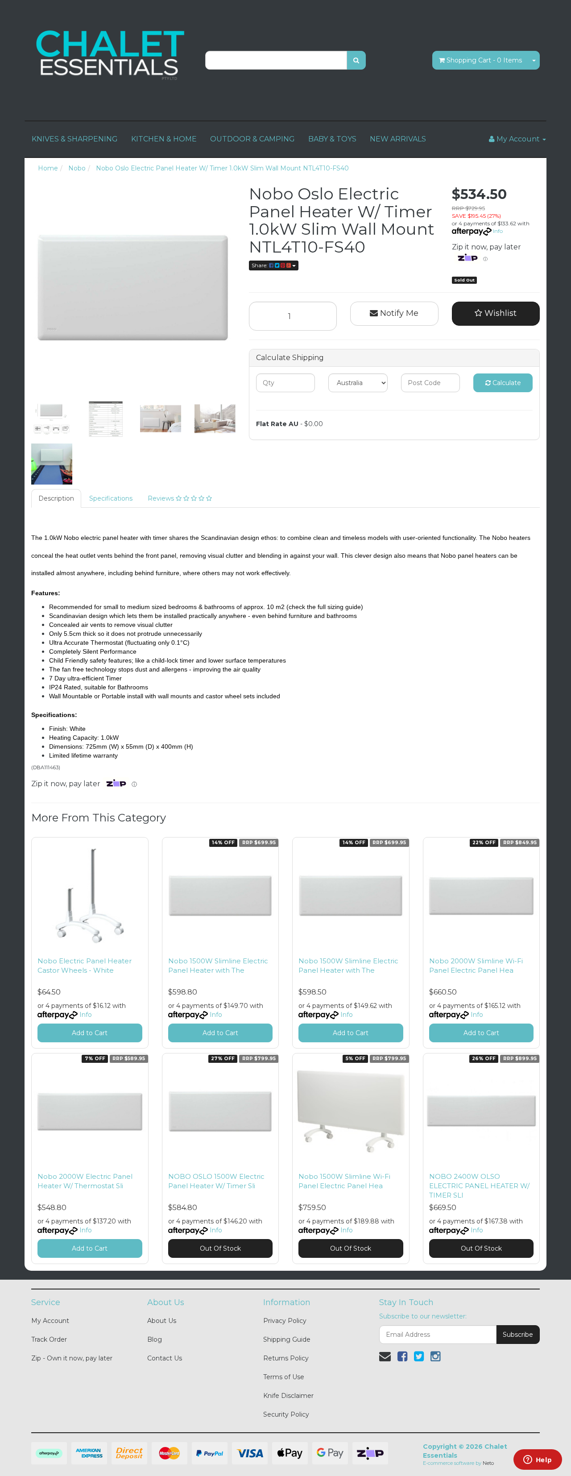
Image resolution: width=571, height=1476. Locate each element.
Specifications (110, 498)
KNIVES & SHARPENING (75, 139)
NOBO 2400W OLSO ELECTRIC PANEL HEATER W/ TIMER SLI (479, 1185)
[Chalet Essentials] (111, 55)
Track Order (49, 1339)
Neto (488, 1463)
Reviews (162, 498)
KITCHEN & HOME (164, 139)
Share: (260, 265)
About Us (161, 1321)
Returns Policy (286, 1358)
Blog (154, 1339)
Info (498, 231)
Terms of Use (283, 1377)
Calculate (506, 383)
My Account (50, 1321)
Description (56, 498)
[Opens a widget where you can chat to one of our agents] (537, 1460)
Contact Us (164, 1358)
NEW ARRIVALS (398, 139)
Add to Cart (90, 1033)
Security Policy (286, 1414)
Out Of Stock (220, 1248)
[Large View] (51, 418)
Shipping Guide (286, 1339)
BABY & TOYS (332, 139)
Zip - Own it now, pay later (71, 1358)
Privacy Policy (284, 1321)
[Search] (356, 60)
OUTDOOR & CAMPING (252, 139)
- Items (484, 60)
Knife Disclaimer (288, 1396)
